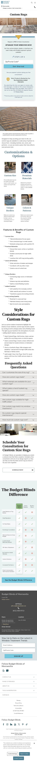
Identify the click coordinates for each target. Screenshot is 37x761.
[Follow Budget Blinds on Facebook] (3, 724)
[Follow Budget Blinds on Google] (7, 671)
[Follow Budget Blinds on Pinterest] (23, 724)
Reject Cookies (24, 754)
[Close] (34, 743)
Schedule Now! (17, 470)
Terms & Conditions (18, 705)
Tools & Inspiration (9, 690)
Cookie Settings (12, 754)
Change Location (5, 599)
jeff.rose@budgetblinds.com (18, 606)
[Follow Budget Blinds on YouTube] (15, 724)
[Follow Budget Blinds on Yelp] (3, 671)
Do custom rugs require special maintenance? (14, 414)
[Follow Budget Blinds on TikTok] (26, 724)
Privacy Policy (19, 92)
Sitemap (18, 700)
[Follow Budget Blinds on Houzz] (11, 724)
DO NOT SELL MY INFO (18, 711)
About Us (5, 686)
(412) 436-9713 (34, 7)
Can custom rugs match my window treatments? (16, 407)
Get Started (18, 66)
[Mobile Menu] (35, 3)
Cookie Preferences (18, 713)
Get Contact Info (16, 8)
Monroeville (6, 6)
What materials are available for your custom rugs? (16, 382)
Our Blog (5, 695)
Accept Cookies (18, 758)
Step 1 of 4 (20, 57)
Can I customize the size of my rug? (16, 372)
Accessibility (18, 708)
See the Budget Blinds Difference (18, 580)
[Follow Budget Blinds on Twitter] (19, 724)
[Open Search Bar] (32, 3)
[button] (7, 8)
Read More (6, 624)
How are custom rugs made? (13, 377)
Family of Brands (8, 681)
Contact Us (6, 677)
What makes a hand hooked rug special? (14, 389)
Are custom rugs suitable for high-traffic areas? (15, 400)
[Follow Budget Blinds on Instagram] (7, 724)
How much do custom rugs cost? (15, 420)
